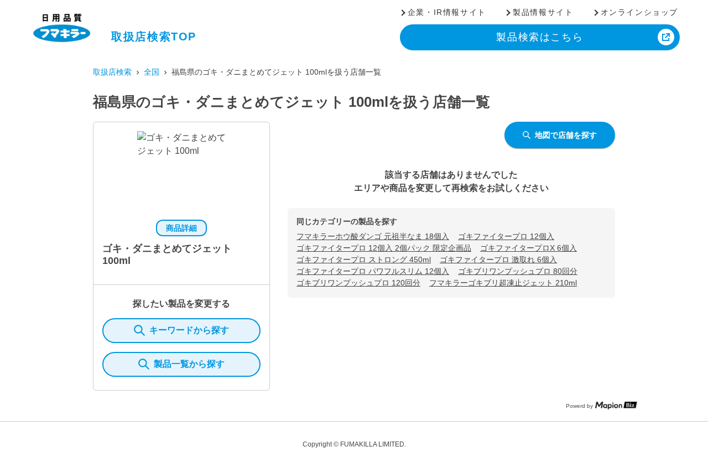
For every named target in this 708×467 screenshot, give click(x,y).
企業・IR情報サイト (447, 12)
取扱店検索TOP (153, 36)
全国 (151, 72)
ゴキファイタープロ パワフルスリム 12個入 (372, 271)
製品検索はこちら (539, 37)
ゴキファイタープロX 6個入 (528, 247)
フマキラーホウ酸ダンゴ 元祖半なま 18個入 (372, 236)
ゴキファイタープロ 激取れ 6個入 (498, 259)
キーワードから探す (189, 330)
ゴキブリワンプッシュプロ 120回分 (358, 282)
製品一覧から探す (189, 364)
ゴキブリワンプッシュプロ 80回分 (517, 271)
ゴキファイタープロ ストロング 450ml (363, 259)
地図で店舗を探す (566, 135)
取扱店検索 (112, 72)
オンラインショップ (639, 12)
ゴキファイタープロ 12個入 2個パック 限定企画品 (383, 247)
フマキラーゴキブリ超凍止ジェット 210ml (503, 282)
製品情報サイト (543, 12)
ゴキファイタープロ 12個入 (506, 236)
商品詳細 (181, 228)
